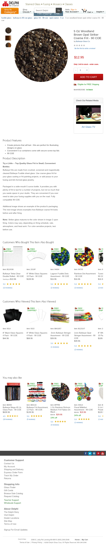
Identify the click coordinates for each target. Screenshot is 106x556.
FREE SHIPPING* (8, 250)
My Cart (85, 539)
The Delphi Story (11, 511)
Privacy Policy (37, 542)
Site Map (8, 520)
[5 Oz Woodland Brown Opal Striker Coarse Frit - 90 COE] (8, 30)
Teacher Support (11, 499)
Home (77, 539)
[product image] (14, 257)
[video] (88, 114)
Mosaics (57, 4)
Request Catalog (11, 496)
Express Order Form (13, 472)
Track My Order (11, 475)
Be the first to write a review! (85, 48)
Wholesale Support (12, 502)
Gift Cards (8, 490)
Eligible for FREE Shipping (88, 84)
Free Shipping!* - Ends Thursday (48, 15)
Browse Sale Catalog (13, 493)
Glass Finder (10, 487)
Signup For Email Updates (16, 529)
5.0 (4, 284)
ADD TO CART (88, 77)
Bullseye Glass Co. (83, 41)
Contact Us (9, 463)
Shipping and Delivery (14, 469)
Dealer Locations (11, 517)
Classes (69, 4)
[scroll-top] (101, 543)
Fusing (46, 4)
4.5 (4, 416)
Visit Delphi (9, 514)
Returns (7, 478)
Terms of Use (10, 523)
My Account (9, 466)
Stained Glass (33, 4)
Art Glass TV (88, 127)
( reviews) (7, 288)
